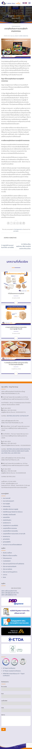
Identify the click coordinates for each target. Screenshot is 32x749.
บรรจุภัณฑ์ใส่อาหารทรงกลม (10, 528)
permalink (15, 231)
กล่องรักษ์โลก (6, 517)
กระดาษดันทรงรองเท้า (8, 501)
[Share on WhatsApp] (8, 223)
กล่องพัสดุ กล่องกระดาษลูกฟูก (10, 509)
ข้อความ (3, 715)
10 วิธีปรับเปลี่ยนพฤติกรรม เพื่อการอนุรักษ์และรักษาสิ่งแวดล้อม (23, 246)
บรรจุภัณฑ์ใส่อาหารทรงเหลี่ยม (10, 531)
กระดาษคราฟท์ (6, 498)
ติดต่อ (4, 577)
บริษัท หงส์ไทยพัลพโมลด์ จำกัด (9, 595)
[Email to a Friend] (17, 223)
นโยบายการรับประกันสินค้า (9, 566)
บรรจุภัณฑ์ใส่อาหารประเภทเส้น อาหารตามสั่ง (14, 533)
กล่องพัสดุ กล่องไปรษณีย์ (9, 514)
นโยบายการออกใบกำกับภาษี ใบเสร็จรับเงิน (13, 564)
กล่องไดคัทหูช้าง (7, 520)
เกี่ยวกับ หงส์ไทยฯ (7, 553)
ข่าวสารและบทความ (16, 26)
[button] (29, 3)
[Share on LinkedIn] (23, 223)
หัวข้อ (2, 707)
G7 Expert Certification (9, 668)
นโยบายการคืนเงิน (7, 569)
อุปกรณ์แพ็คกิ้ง (7, 542)
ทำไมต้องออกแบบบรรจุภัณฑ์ (16, 293)
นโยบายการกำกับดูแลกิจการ (10, 572)
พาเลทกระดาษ (6, 536)
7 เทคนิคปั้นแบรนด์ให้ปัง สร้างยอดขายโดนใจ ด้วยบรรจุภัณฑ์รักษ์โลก (16, 363)
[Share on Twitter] (14, 223)
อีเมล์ (2, 693)
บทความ (5, 574)
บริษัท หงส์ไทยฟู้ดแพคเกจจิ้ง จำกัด (10, 593)
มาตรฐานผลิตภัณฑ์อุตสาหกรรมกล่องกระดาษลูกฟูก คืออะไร (16, 328)
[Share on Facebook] (11, 223)
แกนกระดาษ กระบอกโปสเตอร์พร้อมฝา (12, 544)
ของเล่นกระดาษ (7, 523)
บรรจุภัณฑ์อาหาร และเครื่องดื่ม (10, 525)
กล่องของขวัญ (6, 506)
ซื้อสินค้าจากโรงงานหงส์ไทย (10, 555)
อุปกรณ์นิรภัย (6, 539)
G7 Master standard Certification (12, 671)
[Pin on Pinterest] (20, 223)
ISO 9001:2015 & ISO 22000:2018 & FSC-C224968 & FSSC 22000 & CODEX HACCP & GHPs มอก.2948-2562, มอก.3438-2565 (16, 451)
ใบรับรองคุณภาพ (7, 558)
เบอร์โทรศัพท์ (4, 700)
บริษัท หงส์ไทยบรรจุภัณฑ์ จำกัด (9, 591)
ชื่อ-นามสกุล (4, 686)
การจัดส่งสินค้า (7, 561)
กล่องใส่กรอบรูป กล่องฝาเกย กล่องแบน (13, 512)
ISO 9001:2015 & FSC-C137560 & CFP (18, 416)
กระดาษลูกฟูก (6, 503)
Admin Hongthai (23, 35)
